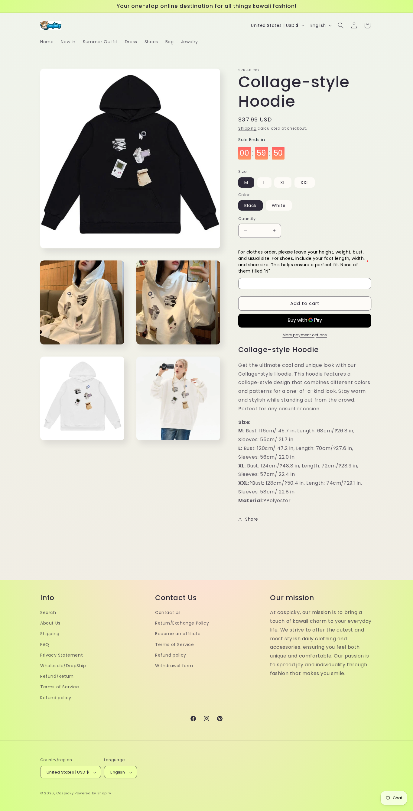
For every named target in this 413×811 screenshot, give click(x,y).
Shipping (247, 128)
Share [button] (251, 519)
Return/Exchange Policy (182, 623)
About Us (50, 623)
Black (250, 205)
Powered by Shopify (93, 793)
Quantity (246, 218)
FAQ (44, 644)
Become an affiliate (177, 634)
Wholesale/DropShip (63, 665)
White (279, 205)
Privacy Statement (61, 655)
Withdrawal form (174, 665)
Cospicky (65, 793)
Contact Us (168, 612)
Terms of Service (59, 687)
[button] (340, 25)
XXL (305, 182)
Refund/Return (57, 676)
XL (282, 182)
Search (48, 612)
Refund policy (55, 697)
